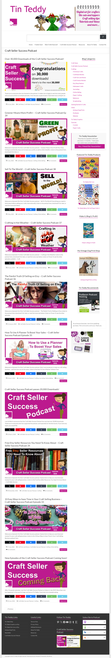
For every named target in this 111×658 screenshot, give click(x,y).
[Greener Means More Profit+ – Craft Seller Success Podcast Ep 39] (36, 119)
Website (75, 116)
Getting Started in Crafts (78, 104)
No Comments (47, 104)
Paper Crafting (77, 95)
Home (31, 44)
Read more (63, 104)
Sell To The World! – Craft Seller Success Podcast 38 (30, 169)
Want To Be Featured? (51, 44)
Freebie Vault (39, 44)
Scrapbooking (77, 101)
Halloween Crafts (78, 86)
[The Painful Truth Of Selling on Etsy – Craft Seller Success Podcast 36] (36, 282)
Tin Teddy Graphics (77, 119)
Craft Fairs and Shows (23, 547)
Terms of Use (34, 621)
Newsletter (8, 632)
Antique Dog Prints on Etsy (89, 280)
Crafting (35, 160)
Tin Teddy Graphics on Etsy (12, 624)
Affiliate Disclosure (36, 627)
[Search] (103, 37)
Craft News (21, 104)
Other (73, 107)
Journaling (42, 378)
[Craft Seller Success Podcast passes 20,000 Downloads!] (36, 393)
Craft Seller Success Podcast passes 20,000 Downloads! (32, 389)
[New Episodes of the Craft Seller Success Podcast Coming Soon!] (36, 562)
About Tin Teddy (92, 44)
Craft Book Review (78, 74)
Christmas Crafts (78, 71)
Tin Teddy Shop (9, 621)
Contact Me (102, 44)
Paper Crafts (76, 128)
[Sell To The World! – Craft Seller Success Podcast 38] (36, 173)
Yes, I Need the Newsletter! (89, 146)
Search (104, 34)
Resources (82, 44)
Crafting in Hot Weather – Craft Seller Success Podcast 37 (33, 222)
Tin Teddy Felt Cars (88, 182)
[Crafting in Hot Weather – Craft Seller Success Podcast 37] (36, 226)
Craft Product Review (79, 80)
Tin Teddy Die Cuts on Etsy (12, 627)
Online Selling (41, 160)
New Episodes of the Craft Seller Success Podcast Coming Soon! (36, 558)
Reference (76, 98)
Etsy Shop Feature (78, 83)
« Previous (10, 609)
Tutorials (73, 122)
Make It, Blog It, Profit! (88, 242)
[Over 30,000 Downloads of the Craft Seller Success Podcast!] (36, 62)
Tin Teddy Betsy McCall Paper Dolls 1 (89, 208)
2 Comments (46, 324)
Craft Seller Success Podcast (68, 44)
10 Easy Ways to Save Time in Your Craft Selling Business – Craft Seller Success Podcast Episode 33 (33, 500)
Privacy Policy (35, 624)
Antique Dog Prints (78, 110)
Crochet (75, 125)
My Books (76, 113)
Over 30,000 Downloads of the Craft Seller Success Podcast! (34, 58)
